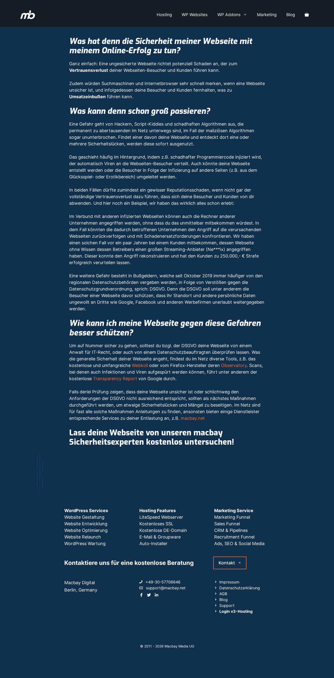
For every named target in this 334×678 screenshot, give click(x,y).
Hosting (164, 14)
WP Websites (195, 14)
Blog (290, 14)
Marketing (267, 14)
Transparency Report (115, 378)
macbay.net (193, 418)
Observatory (234, 365)
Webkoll (140, 365)
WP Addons (229, 14)
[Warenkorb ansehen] (307, 14)
